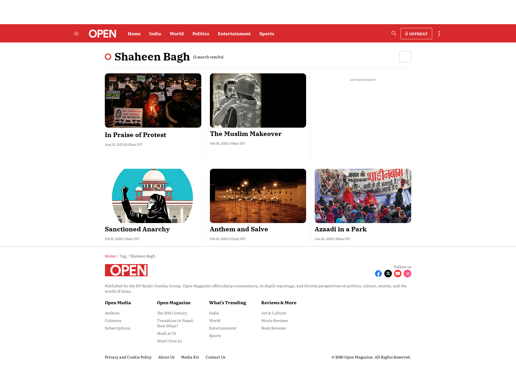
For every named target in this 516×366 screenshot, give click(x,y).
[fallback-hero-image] (153, 100)
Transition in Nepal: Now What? (175, 323)
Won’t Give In (169, 340)
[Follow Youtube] (398, 273)
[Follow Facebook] (378, 273)
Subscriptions (117, 328)
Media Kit (190, 357)
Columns (113, 320)
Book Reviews (273, 328)
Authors (112, 312)
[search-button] (394, 33)
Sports (266, 33)
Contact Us (215, 357)
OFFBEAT (418, 33)
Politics (200, 33)
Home (134, 33)
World (177, 33)
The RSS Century (172, 312)
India (155, 33)
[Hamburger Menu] (76, 33)
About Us (166, 357)
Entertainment (234, 33)
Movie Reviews (274, 320)
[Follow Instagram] (407, 273)
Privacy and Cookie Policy (128, 357)
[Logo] (101, 33)
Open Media (118, 302)
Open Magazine (174, 302)
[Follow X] (388, 273)
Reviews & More (278, 302)
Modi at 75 (166, 333)
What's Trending (227, 302)
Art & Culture (273, 312)
